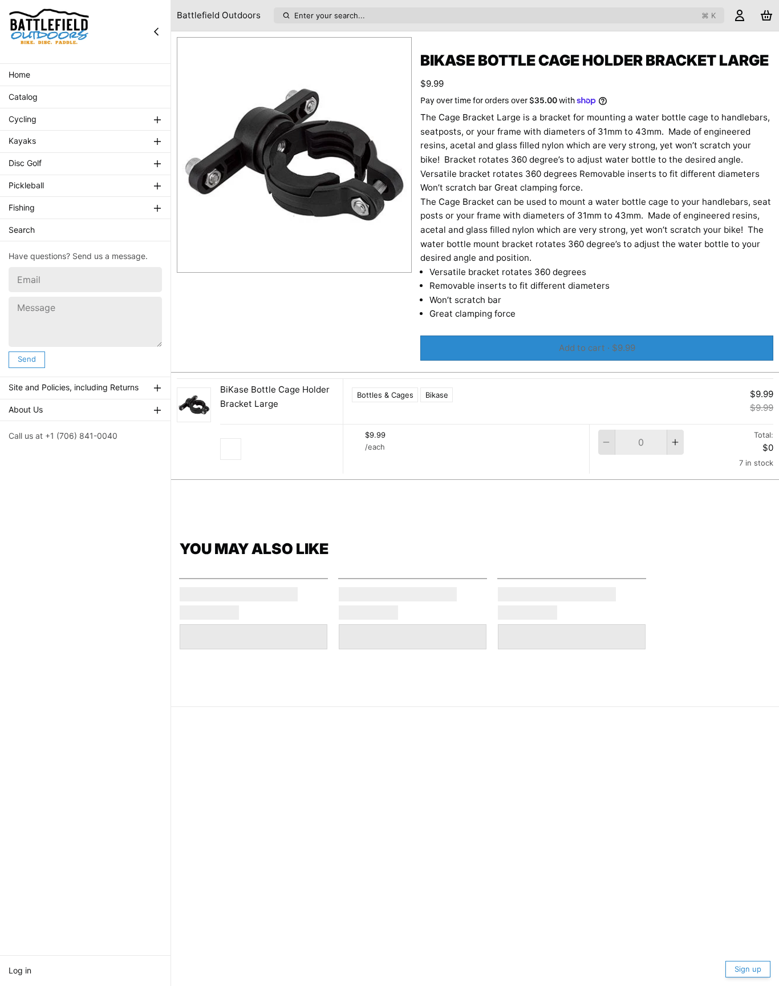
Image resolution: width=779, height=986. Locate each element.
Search (22, 230)
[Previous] (265, 260)
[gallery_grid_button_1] (294, 260)
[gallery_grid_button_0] (281, 260)
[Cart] (766, 16)
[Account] (739, 16)
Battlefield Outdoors (219, 15)
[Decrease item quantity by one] (606, 442)
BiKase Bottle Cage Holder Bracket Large (275, 397)
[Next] (324, 260)
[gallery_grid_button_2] (303, 260)
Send (27, 358)
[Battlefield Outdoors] (49, 31)
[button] (596, 348)
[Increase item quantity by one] (675, 442)
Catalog (23, 97)
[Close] (156, 31)
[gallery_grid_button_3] (312, 260)
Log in (20, 970)
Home (19, 74)
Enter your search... (505, 15)
